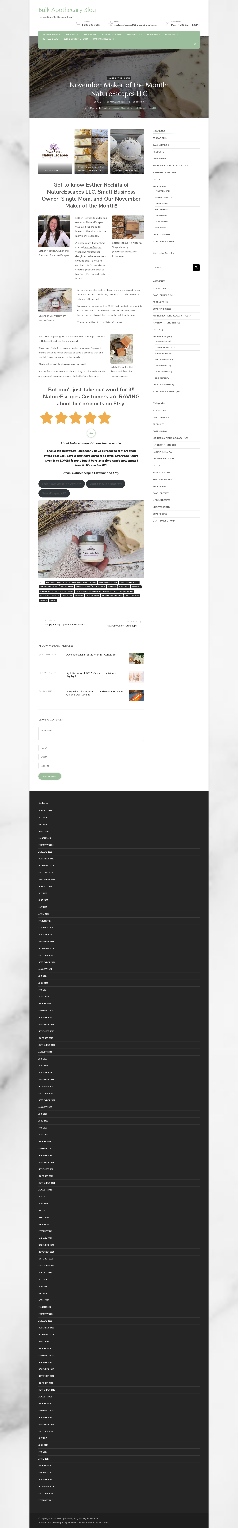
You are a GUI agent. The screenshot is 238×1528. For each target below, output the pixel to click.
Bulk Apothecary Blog (67, 9)
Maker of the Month (119, 78)
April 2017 (43, 1459)
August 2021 (45, 1190)
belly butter (67, 587)
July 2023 (42, 1059)
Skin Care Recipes (162, 209)
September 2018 (46, 1390)
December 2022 (46, 1079)
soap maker (60, 591)
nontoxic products (49, 587)
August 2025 (45, 886)
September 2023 (46, 1045)
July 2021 (42, 1196)
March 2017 (44, 1466)
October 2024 (45, 955)
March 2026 (44, 838)
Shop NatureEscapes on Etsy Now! (61, 483)
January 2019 (45, 1362)
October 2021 (45, 1176)
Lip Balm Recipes (162, 222)
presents (136, 587)
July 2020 (42, 1279)
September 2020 (46, 1265)
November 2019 (46, 1334)
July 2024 (42, 976)
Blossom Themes (76, 1522)
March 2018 (44, 1403)
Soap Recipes (160, 228)
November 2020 (46, 1252)
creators (79, 596)
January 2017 (45, 1479)
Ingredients (171, 34)
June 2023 (43, 1065)
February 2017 (45, 1472)
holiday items (98, 587)
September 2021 (46, 1183)
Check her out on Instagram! (106, 483)
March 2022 (44, 1141)
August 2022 (45, 1107)
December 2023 (46, 1024)
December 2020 (46, 1245)
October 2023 (45, 1038)
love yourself (92, 596)
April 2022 (43, 1134)
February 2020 (45, 1314)
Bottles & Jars (50, 39)
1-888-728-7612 (91, 25)
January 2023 (45, 1072)
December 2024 (46, 941)
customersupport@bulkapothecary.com (135, 25)
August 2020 (45, 1272)
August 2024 (45, 969)
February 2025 (45, 928)
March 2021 (44, 1224)
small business (132, 596)
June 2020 (43, 1286)
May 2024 (42, 990)
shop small (67, 596)
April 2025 (43, 914)
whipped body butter (112, 596)
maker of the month (123, 591)
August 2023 (45, 1052)
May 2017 (42, 1452)
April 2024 (43, 996)
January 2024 (45, 1017)
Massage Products (103, 39)
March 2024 (44, 1003)
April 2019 (43, 1341)
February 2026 (45, 845)
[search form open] (195, 44)
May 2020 (42, 1293)
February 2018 (45, 1410)
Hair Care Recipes (162, 191)
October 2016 (45, 1493)
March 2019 (44, 1348)
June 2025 (43, 900)
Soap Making (160, 158)
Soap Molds (72, 34)
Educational (160, 138)
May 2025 (42, 907)
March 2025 (44, 921)
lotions (43, 600)
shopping (112, 587)
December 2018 (46, 1369)
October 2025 (45, 872)
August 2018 (45, 1397)
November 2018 (46, 1376)
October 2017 (45, 1431)
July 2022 (42, 1114)
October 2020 (45, 1259)
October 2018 (45, 1383)
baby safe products (129, 582)
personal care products (58, 582)
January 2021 (45, 1238)
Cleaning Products (163, 197)
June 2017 (43, 1445)
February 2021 (45, 1231)
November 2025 (46, 865)
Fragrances (153, 34)
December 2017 (46, 1424)
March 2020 (44, 1307)
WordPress (104, 1522)
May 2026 (42, 824)
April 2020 (43, 1300)
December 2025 (46, 859)
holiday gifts (46, 591)
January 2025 (45, 934)
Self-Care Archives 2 (49, 596)
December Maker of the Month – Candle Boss (91, 654)
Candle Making (161, 145)
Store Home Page (51, 34)
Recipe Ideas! (160, 186)
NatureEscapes (65, 192)
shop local (124, 587)
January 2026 (45, 852)
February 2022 (45, 1148)
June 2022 (43, 1121)
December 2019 (46, 1328)
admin (99, 102)
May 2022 (42, 1128)
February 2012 (45, 1500)
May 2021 (42, 1210)
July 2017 (42, 1438)
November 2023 (46, 1031)
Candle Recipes (161, 216)
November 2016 (46, 1486)
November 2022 (46, 1086)
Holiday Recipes (161, 203)
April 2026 (43, 831)
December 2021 (46, 1162)
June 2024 (43, 983)
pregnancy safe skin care (84, 582)
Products (158, 152)
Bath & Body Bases (111, 34)
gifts (70, 591)
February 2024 (45, 1010)
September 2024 (46, 962)
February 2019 (45, 1355)
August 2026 (45, 810)
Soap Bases (90, 34)
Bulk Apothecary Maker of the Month (94, 591)
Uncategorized (161, 234)
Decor (156, 179)
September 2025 (46, 879)
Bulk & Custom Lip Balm (76, 39)
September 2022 (46, 1100)
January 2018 (45, 1417)
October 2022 (45, 1093)
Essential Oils (134, 34)
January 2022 (45, 1155)
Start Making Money (164, 241)
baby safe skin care (108, 582)
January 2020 (45, 1321)
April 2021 (43, 1217)
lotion (53, 600)
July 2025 (42, 893)
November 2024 (46, 948)
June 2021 (43, 1203)
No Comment (138, 102)
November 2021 (46, 1169)
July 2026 (42, 817)
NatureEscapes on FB (54, 493)
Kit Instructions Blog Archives (170, 165)
